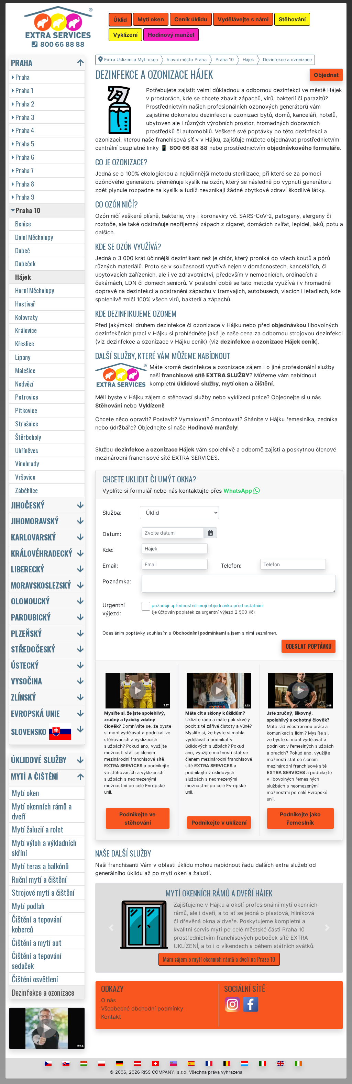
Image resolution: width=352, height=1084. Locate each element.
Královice (26, 330)
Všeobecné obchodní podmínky (142, 1008)
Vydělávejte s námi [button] (243, 19)
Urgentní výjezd (113, 609)
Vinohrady (27, 463)
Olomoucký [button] (30, 600)
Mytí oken (25, 792)
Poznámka (116, 581)
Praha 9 (24, 197)
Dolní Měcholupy (34, 237)
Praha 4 (24, 130)
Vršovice (25, 477)
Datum (111, 533)
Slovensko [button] (28, 731)
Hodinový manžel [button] (171, 34)
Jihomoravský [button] (34, 520)
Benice (23, 223)
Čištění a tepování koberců (37, 924)
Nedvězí (24, 384)
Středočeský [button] (33, 649)
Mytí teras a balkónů (40, 865)
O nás (108, 1000)
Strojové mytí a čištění (43, 892)
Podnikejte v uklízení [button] (218, 822)
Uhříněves (26, 450)
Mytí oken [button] (151, 19)
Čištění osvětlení (35, 978)
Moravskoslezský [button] (41, 585)
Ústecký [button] (24, 665)
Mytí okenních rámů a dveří (42, 811)
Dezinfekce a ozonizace (43, 992)
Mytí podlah (28, 905)
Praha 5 (24, 143)
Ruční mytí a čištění (39, 879)
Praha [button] (21, 62)
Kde (107, 549)
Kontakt (111, 1016)
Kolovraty (26, 317)
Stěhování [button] (292, 19)
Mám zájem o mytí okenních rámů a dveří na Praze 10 (219, 959)
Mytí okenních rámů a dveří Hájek (219, 892)
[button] (111, 927)
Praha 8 (24, 184)
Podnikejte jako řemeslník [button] (300, 818)
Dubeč (22, 250)
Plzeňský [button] (26, 633)
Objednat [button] (326, 74)
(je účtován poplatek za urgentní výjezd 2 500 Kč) (203, 612)
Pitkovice (26, 410)
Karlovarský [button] (33, 537)
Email (109, 565)
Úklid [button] (120, 19)
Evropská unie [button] (35, 713)
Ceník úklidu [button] (190, 19)
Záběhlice (26, 490)
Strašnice (26, 423)
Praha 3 (24, 117)
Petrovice (26, 397)
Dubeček (25, 263)
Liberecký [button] (27, 568)
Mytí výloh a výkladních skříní (44, 847)
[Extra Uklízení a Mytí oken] (58, 21)
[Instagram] (232, 1003)
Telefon (230, 565)
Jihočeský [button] (27, 505)
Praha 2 (24, 104)
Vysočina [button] (26, 680)
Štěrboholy (28, 437)
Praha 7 (24, 170)
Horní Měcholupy (34, 290)
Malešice (25, 370)
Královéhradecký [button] (41, 553)
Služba (111, 512)
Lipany (23, 357)
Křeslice (24, 343)
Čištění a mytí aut (37, 942)
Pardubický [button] (31, 617)
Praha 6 (24, 157)
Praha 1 (24, 90)
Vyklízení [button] (125, 34)
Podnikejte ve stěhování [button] (137, 818)
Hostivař (25, 304)
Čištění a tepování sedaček (37, 960)
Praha (22, 77)
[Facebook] (250, 1003)
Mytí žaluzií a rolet (37, 829)
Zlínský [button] (23, 697)
